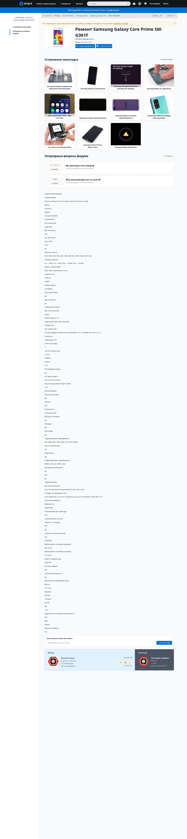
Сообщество (66, 4)
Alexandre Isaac (86, 42)
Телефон (57, 16)
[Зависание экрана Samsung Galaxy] (93, 105)
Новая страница (167, 59)
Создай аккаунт (112, 10)
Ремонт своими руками (46, 4)
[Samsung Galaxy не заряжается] (159, 75)
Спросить (169, 156)
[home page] (25, 4)
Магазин (79, 4)
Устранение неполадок (22, 27)
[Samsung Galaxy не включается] (93, 75)
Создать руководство (86, 46)
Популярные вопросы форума (21, 32)
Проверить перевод (120, 24)
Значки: (128, 658)
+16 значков (128, 666)
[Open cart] (145, 4)
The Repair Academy (160, 658)
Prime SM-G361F (114, 16)
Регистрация (155, 4)
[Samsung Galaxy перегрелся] (126, 134)
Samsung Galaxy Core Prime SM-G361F (24, 18)
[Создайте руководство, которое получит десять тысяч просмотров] (121, 662)
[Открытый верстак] (134, 4)
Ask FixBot (162, 643)
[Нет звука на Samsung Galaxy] (60, 134)
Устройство (47, 16)
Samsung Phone (82, 16)
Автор (51, 652)
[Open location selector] (140, 4)
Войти (165, 4)
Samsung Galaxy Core (98, 16)
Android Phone (68, 16)
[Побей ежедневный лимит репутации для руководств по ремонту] (125, 662)
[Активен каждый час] (130, 662)
